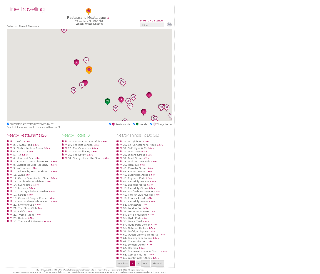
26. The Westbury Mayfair (84, 141)
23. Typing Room (23, 214)
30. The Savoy (77, 154)
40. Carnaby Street (135, 168)
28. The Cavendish (79, 148)
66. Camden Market (135, 254)
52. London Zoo (132, 208)
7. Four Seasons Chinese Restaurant (31, 161)
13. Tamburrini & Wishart (28, 181)
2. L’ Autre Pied (22, 144)
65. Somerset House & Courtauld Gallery (141, 251)
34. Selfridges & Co (135, 148)
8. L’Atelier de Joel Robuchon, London (31, 164)
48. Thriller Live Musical (138, 194)
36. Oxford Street (134, 154)
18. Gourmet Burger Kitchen (30, 198)
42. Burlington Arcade (136, 174)
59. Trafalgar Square (136, 231)
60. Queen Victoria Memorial (141, 234)
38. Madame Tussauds (136, 161)
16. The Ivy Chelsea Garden (30, 191)
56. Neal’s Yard (132, 221)
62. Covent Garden (134, 241)
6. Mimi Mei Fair (23, 158)
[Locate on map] (109, 18)
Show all (157, 263)
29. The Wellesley (79, 151)
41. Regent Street (134, 171)
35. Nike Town (132, 151)
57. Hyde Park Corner (136, 224)
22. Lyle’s (19, 211)
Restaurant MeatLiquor (87, 17)
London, (80, 23)
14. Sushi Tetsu (22, 184)
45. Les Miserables (134, 184)
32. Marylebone (132, 141)
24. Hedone (20, 218)
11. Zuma (19, 174)
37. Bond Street (133, 158)
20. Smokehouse (23, 204)
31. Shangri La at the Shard (85, 158)
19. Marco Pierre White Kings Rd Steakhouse (31, 201)
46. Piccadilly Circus (135, 188)
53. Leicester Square (136, 211)
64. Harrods (130, 247)
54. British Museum (135, 214)
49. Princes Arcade (134, 198)
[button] (85, 83)
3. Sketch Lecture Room (28, 148)
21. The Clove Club (25, 208)
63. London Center (134, 244)
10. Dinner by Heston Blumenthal (31, 171)
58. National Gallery (135, 227)
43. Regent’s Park (134, 178)
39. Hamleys (131, 164)
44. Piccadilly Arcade (136, 181)
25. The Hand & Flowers (28, 221)
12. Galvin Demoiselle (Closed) (31, 178)
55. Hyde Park (132, 218)
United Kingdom (94, 23)
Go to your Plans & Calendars (23, 26)
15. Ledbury (20, 188)
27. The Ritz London (80, 144)
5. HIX (17, 154)
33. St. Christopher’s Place (139, 144)
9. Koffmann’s (21, 168)
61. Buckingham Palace (137, 237)
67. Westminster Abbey (137, 257)
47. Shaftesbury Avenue (138, 191)
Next (145, 263)
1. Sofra (18, 141)
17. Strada (19, 194)
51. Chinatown (132, 204)
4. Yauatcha (20, 151)
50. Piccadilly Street (135, 201)
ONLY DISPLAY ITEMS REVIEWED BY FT (31, 124)
